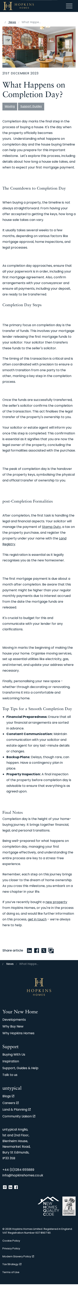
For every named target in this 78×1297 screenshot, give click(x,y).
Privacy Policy (11, 1249)
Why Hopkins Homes (18, 1033)
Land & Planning (14, 1109)
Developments (14, 1019)
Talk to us (9, 1075)
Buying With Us (13, 1054)
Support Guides (31, 106)
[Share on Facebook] (36, 950)
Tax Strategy (10, 1264)
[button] (39, 47)
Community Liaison (17, 1116)
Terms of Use (10, 1272)
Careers (8, 1103)
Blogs (6, 1096)
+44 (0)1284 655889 (18, 1170)
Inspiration (10, 1061)
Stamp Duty (51, 527)
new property (56, 902)
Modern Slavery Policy (16, 1257)
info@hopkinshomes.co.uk (22, 1175)
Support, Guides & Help (20, 1068)
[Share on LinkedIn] (29, 950)
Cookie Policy (11, 1241)
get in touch (37, 919)
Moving (10, 106)
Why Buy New (12, 1026)
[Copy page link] (51, 950)
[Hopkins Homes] (18, 6)
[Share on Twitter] (44, 950)
